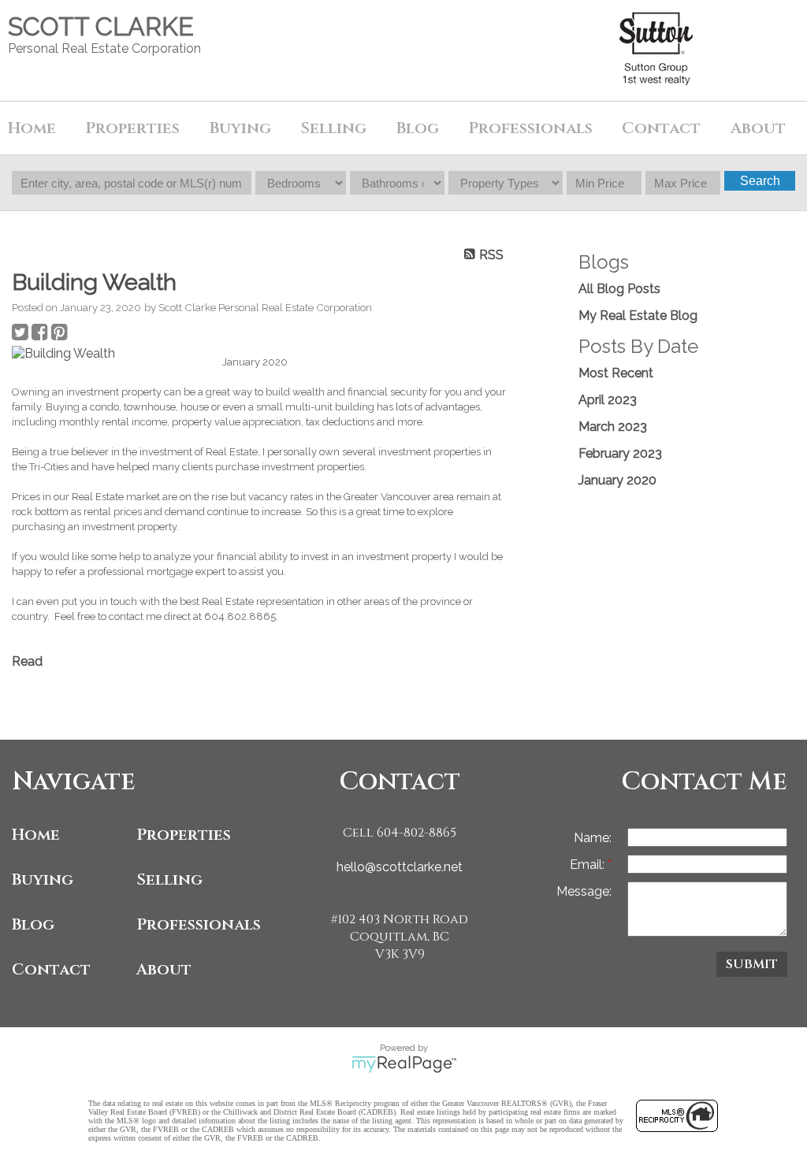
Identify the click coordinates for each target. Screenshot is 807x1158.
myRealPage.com (404, 1064)
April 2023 (607, 399)
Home (32, 128)
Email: (589, 864)
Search (760, 180)
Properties (183, 834)
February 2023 (620, 453)
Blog (417, 128)
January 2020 (617, 480)
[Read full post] (111, 353)
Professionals (530, 128)
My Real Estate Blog (637, 315)
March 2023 (612, 426)
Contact (661, 128)
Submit (752, 964)
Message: (584, 891)
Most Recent (615, 373)
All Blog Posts (619, 288)
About (164, 969)
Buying (42, 879)
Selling (169, 879)
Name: (593, 837)
